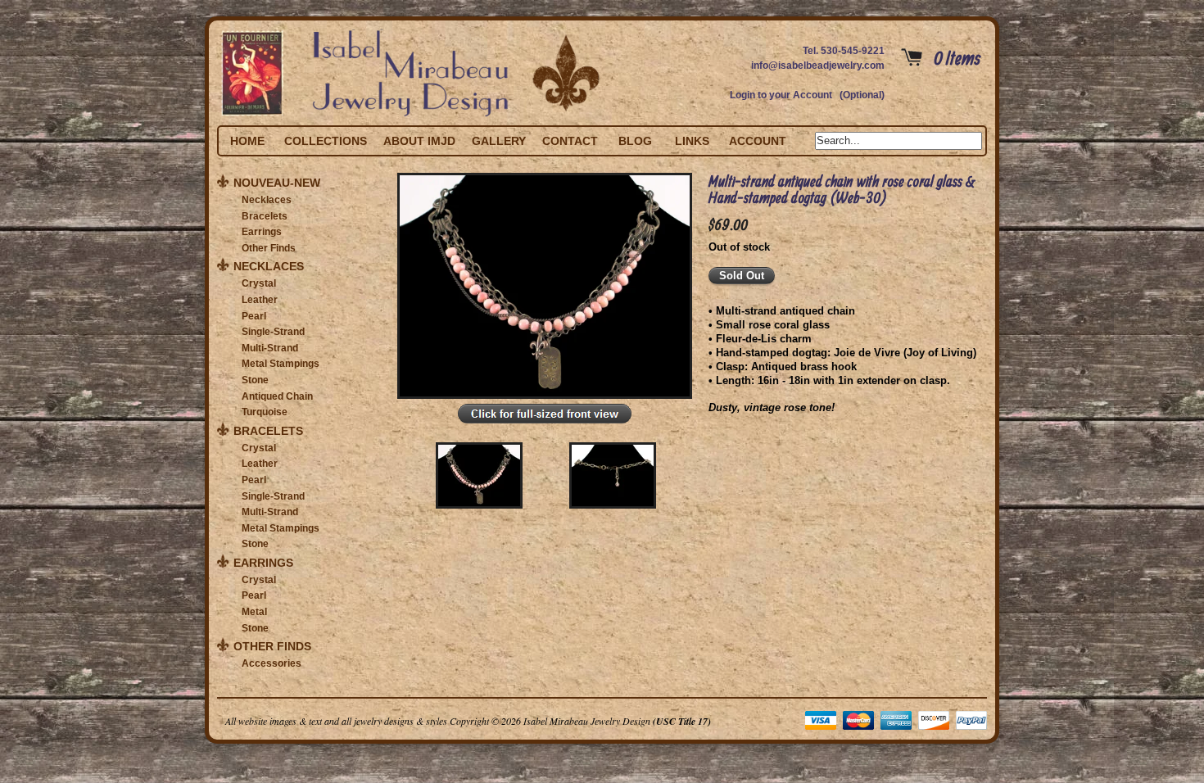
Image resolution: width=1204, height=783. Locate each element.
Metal (254, 612)
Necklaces (267, 200)
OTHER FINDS (272, 646)
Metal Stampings (280, 363)
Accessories (271, 663)
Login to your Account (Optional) (807, 95)
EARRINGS (263, 562)
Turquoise (264, 412)
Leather (260, 300)
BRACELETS (268, 430)
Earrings (262, 232)
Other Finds (269, 248)
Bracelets (264, 216)
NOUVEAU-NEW (276, 182)
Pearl (254, 316)
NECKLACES (268, 266)
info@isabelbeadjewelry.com (818, 65)
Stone (255, 380)
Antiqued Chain (277, 396)
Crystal (259, 283)
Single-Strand (273, 331)
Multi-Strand (270, 348)
